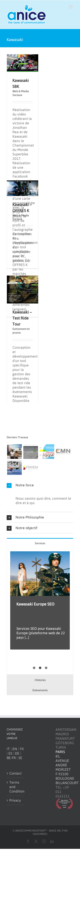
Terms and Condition (15, 786)
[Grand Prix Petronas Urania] (14, 452)
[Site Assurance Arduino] (14, 468)
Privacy (15, 800)
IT (8, 749)
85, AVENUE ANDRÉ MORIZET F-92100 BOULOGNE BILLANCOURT (67, 769)
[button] (40, 485)
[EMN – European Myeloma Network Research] (63, 452)
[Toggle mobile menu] (71, 6)
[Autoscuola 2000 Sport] (30, 452)
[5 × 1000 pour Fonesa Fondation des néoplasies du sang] (46, 452)
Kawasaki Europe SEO (35, 604)
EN (14, 749)
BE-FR (11, 758)
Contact (15, 773)
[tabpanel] (40, 611)
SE (20, 758)
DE (17, 753)
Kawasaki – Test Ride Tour (22, 318)
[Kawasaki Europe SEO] (40, 573)
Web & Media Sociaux (20, 93)
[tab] (40, 543)
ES (10, 753)
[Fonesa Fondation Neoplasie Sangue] (30, 468)
